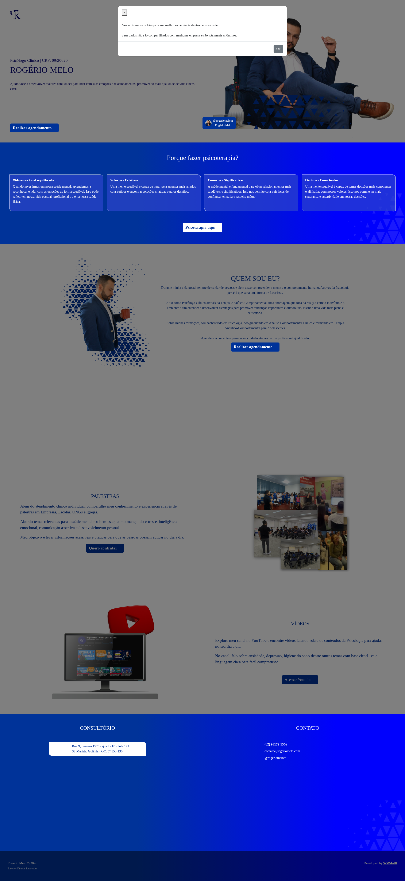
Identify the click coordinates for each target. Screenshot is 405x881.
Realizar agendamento (33, 128)
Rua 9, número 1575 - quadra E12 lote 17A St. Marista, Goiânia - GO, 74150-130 (101, 748)
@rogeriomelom (275, 758)
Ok (278, 49)
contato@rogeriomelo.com (282, 751)
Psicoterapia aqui (200, 227)
